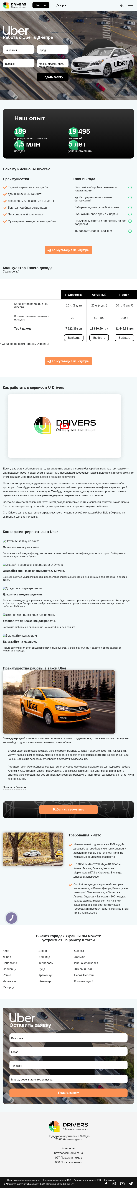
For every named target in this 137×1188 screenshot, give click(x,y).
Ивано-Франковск (86, 963)
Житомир (45, 981)
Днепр (43, 950)
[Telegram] (130, 1184)
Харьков (79, 956)
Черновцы (10, 969)
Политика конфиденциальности (23, 1180)
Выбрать (74, 337)
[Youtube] (122, 1184)
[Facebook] (106, 1184)
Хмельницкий (83, 969)
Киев (6, 950)
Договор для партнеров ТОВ (56, 1180)
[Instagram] (114, 1184)
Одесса (79, 950)
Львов (7, 956)
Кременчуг (45, 975)
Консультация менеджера (70, 250)
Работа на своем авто (68, 809)
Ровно (7, 975)
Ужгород (8, 987)
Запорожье (10, 963)
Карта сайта (110, 1180)
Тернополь (46, 963)
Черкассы (9, 981)
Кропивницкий (83, 981)
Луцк (42, 969)
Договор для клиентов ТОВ (87, 1180)
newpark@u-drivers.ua (68, 1153)
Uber (37, 5)
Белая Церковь (84, 975)
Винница (44, 956)
